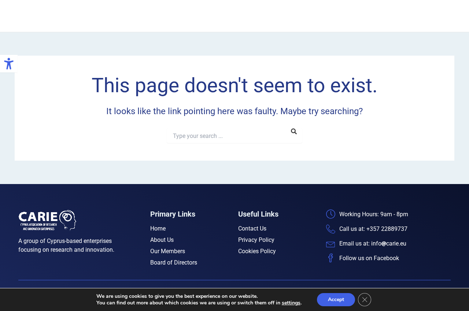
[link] (9, 63)
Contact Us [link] (434, 15)
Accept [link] (336, 299)
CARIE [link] (89, 15)
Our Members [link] (332, 15)
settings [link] (291, 303)
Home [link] (260, 15)
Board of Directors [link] (385, 15)
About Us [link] (291, 15)
